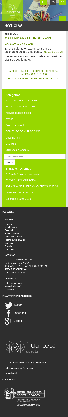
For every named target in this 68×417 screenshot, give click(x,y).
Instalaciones (11, 227)
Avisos (9, 119)
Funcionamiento (12, 233)
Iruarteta (12, 10)
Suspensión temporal (17, 150)
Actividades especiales (18, 112)
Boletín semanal (15, 125)
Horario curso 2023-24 (15, 240)
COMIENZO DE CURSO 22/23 (19, 44)
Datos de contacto (13, 283)
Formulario (9, 289)
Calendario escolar (13, 236)
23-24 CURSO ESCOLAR (20, 106)
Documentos (13, 137)
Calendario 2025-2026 (18, 198)
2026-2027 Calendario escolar (23, 174)
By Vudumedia (11, 373)
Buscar (9, 162)
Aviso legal (28, 368)
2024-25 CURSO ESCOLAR (22, 100)
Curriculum (10, 249)
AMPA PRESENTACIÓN (19, 192)
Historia (8, 224)
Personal (9, 230)
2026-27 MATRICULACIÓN (21, 180)
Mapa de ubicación (13, 286)
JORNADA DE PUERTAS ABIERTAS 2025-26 (32, 186)
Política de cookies (13, 368)
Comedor (9, 243)
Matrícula (11, 143)
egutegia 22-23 (53, 51)
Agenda (8, 246)
